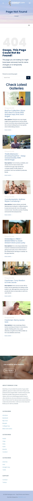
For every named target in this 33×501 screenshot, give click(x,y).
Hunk (4, 446)
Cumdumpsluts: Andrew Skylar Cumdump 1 (15, 200)
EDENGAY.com (22, 497)
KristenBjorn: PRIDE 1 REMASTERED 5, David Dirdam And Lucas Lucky (15, 241)
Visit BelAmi (9, 370)
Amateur (5, 415)
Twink (4, 470)
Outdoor (5, 452)
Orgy (4, 441)
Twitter (5, 482)
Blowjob (5, 423)
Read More (8, 130)
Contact (5, 480)
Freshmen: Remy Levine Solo (15, 321)
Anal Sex (5, 462)
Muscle (5, 449)
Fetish (4, 438)
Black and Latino (7, 428)
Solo (4, 464)
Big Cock (5, 420)
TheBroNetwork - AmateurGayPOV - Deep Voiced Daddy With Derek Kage (15, 157)
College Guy (6, 426)
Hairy (4, 444)
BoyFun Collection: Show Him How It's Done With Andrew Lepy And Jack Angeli (15, 113)
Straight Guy (6, 467)
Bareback (5, 418)
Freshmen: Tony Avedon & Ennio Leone (15, 281)
